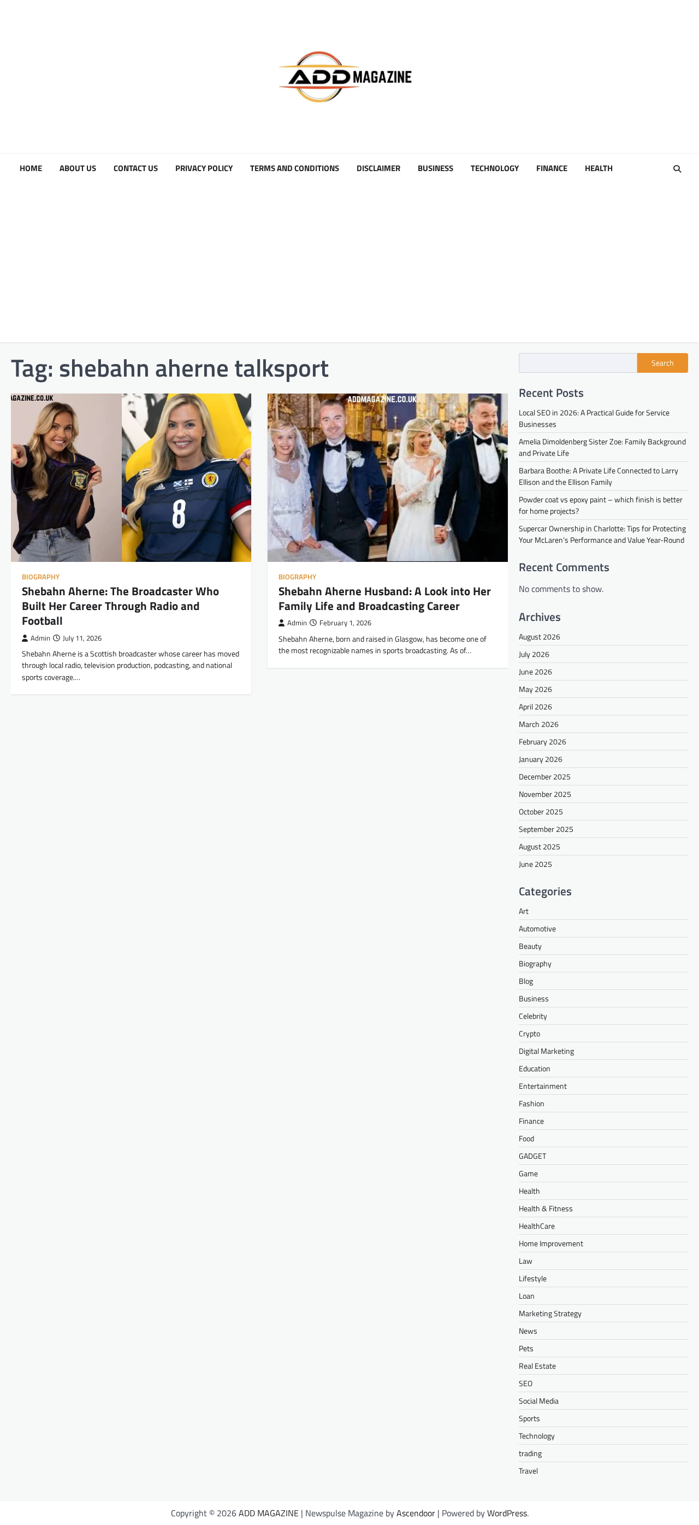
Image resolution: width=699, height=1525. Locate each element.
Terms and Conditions (294, 168)
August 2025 (539, 846)
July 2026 (534, 654)
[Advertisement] (349, 265)
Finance (551, 168)
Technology (495, 168)
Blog (526, 981)
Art (524, 911)
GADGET (532, 1156)
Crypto (529, 1033)
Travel (528, 1470)
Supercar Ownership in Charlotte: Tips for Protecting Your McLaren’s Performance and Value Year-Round (602, 534)
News (528, 1330)
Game (528, 1173)
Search (662, 363)
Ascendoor (415, 1513)
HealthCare (537, 1225)
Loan (527, 1295)
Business (435, 168)
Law (525, 1260)
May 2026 (535, 689)
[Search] (677, 169)
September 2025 (546, 829)
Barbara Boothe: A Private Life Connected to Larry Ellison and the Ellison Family (598, 476)
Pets (526, 1348)
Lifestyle (533, 1278)
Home (31, 168)
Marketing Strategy (550, 1313)
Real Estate (537, 1365)
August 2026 (539, 636)
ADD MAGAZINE (269, 1513)
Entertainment (543, 1086)
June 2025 (535, 864)
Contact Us (136, 168)
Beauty (530, 946)
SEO (525, 1383)
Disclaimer (378, 168)
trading (530, 1453)
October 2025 (541, 811)
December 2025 (545, 776)
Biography (41, 577)
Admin (40, 638)
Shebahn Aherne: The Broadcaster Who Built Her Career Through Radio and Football (120, 605)
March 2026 (539, 724)
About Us (78, 168)
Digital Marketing (546, 1051)
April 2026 (535, 706)
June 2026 (535, 671)
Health (599, 168)
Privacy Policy (204, 168)
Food (526, 1138)
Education (534, 1068)
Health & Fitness (546, 1208)
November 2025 (545, 794)
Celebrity (533, 1016)
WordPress (507, 1513)
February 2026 (542, 741)
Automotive (537, 928)
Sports (529, 1418)
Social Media (539, 1400)
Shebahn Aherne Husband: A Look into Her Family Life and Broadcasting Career (385, 598)
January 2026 (540, 759)
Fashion (531, 1103)
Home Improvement (551, 1243)
